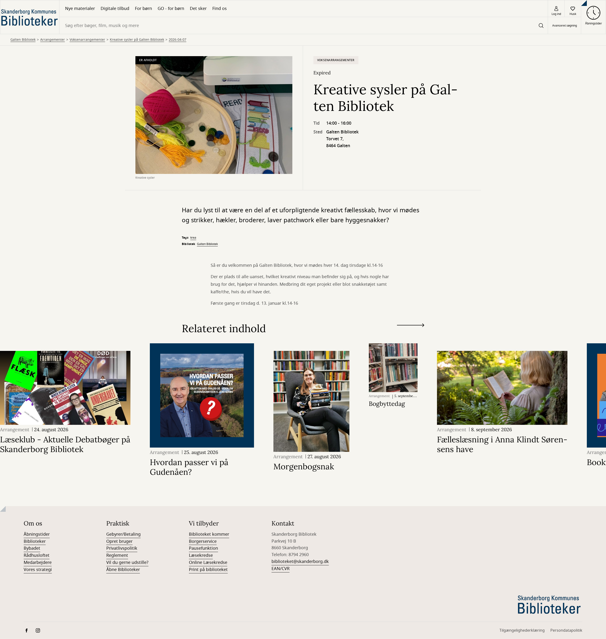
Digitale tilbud (115, 8)
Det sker (198, 8)
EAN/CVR (281, 569)
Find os (219, 8)
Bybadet (32, 548)
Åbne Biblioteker (123, 569)
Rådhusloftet (36, 555)
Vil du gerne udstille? (127, 562)
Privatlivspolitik (121, 548)
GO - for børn (171, 8)
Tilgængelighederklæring (522, 630)
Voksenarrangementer (87, 40)
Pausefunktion (203, 548)
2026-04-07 (177, 40)
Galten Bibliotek (23, 40)
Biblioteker (35, 541)
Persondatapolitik (566, 630)
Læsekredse (201, 555)
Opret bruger (119, 541)
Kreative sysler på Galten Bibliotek (137, 40)
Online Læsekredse (208, 562)
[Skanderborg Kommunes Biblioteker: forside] (29, 17)
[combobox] (303, 25)
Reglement (117, 555)
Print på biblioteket (208, 569)
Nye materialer (80, 8)
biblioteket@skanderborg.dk (300, 561)
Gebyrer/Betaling (123, 534)
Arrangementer (52, 40)
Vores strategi (38, 569)
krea (193, 238)
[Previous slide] (410, 334)
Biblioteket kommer (209, 534)
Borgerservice (203, 541)
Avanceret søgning (564, 25)
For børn (143, 8)
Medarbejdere (38, 562)
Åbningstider (37, 534)
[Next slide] (410, 326)
